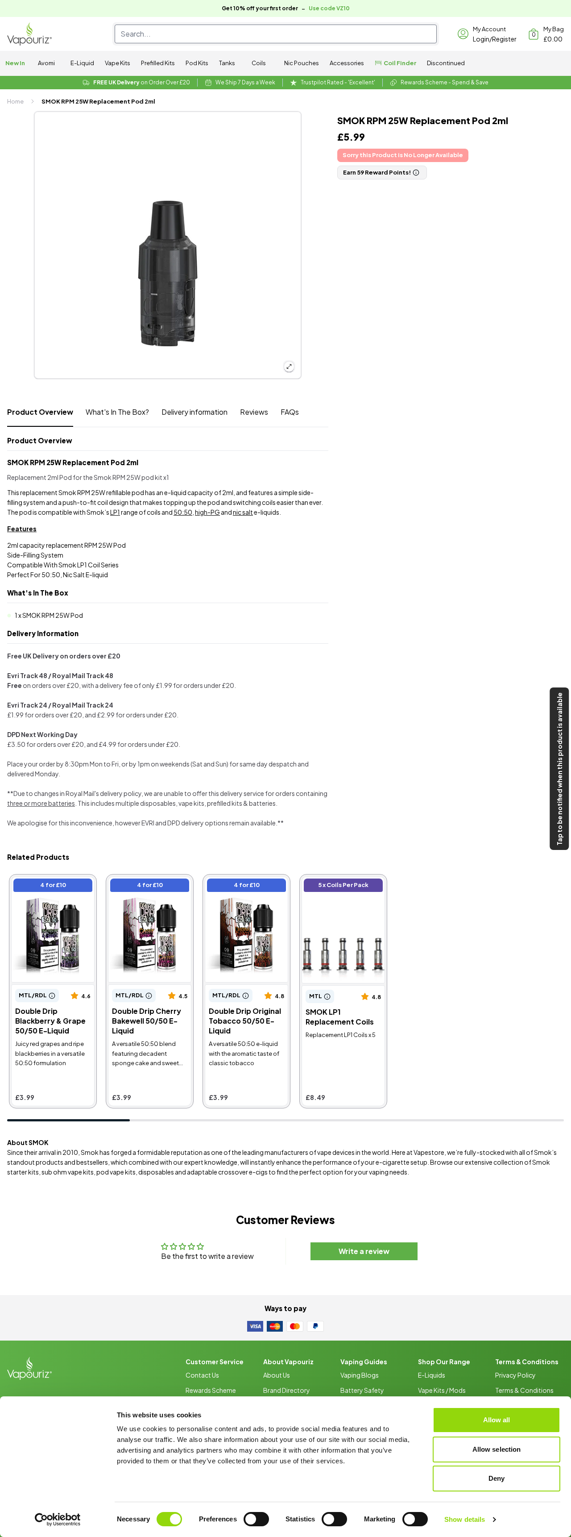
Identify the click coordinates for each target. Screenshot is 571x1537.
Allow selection (496, 1449)
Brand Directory (286, 1390)
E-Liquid (82, 63)
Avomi (46, 63)
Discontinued (446, 63)
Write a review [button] (364, 1251)
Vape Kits (117, 63)
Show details (464, 1519)
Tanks (227, 63)
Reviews (254, 412)
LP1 (115, 512)
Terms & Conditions (524, 1390)
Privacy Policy (515, 1375)
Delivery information (194, 412)
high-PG (207, 512)
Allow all (496, 1420)
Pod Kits (197, 63)
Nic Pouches (301, 63)
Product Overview (40, 412)
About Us (276, 1375)
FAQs (290, 412)
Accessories (347, 63)
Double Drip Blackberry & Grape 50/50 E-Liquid (53, 886)
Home (15, 101)
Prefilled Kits (158, 63)
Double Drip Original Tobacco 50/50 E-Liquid (246, 886)
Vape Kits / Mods (442, 1390)
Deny (496, 1478)
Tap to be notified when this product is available (559, 768)
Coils (259, 63)
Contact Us (202, 1375)
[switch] (256, 1519)
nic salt (243, 512)
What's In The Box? (117, 412)
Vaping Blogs (359, 1375)
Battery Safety (362, 1390)
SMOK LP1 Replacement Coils (342, 886)
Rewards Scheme (211, 1390)
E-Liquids (431, 1375)
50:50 (183, 512)
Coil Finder (400, 63)
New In (15, 63)
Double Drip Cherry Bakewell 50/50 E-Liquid (149, 886)
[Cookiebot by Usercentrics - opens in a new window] (58, 1519)
